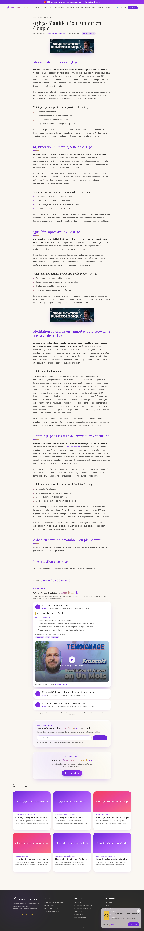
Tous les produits (80, 917)
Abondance (62, 7)
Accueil (37, 7)
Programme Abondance (82, 908)
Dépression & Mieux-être (52, 911)
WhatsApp (64, 580)
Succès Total (53, 7)
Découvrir (133, 924)
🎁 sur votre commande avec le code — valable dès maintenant (72, 2)
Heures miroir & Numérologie (54, 902)
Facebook (46, 580)
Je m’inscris (100, 738)
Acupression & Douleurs (52, 908)
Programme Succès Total (83, 905)
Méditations (70, 7)
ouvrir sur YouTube (61, 684)
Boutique (88, 7)
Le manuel (44, 7)
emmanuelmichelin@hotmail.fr (23, 915)
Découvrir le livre (72, 773)
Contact (107, 7)
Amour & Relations (44, 17)
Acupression (80, 7)
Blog (93, 7)
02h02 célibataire (72, 447)
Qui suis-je (100, 7)
